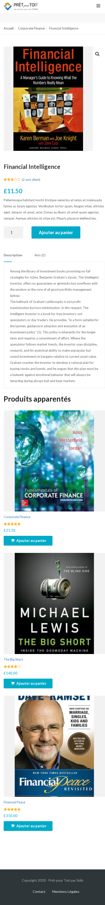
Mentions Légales (65, 891)
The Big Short (13, 659)
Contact (39, 891)
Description (13, 255)
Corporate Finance (31, 28)
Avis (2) (39, 255)
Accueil (9, 28)
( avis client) (31, 180)
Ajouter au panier (56, 232)
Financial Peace (14, 802)
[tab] (19, 255)
